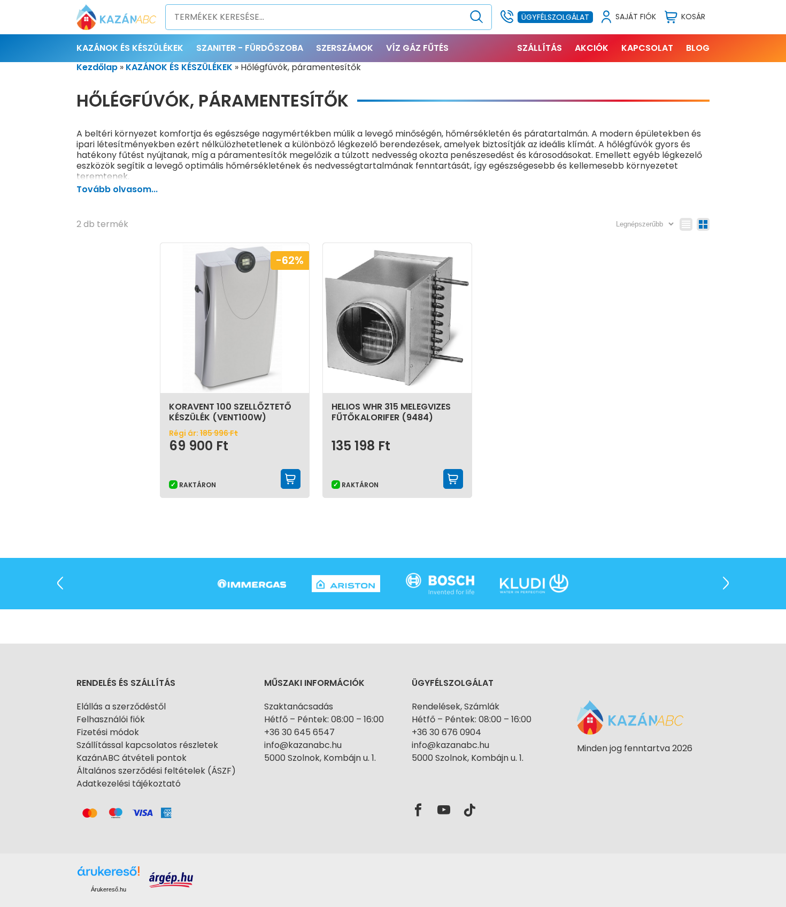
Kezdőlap (97, 67)
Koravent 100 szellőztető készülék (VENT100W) (230, 412)
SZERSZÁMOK (344, 48)
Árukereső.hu (108, 889)
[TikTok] (469, 810)
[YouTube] (443, 810)
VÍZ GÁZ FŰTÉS (417, 48)
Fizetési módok (107, 732)
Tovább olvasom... (117, 189)
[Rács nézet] (703, 224)
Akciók (591, 48)
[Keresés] (476, 17)
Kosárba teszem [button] (291, 479)
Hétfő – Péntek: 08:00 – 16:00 (324, 719)
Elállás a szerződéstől (121, 706)
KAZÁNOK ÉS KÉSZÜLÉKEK (129, 48)
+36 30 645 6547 (299, 732)
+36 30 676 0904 (446, 732)
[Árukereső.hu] (634, 767)
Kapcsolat (647, 48)
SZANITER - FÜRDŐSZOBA (249, 48)
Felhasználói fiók (110, 719)
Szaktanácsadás (298, 706)
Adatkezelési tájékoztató (128, 783)
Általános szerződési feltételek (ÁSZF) (156, 771)
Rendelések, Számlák (455, 706)
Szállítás (539, 48)
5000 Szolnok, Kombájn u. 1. (320, 758)
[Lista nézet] (686, 224)
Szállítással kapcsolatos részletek (147, 745)
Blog (698, 48)
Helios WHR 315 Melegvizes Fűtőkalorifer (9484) (391, 412)
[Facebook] (418, 810)
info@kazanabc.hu (303, 745)
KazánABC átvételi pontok (131, 758)
